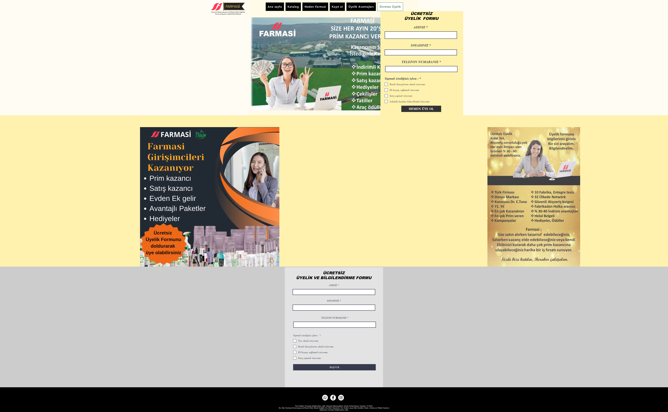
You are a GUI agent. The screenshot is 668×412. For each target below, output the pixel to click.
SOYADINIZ (333, 301)
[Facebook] (333, 398)
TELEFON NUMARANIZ (333, 318)
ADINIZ (333, 285)
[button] (333, 63)
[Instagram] (341, 398)
